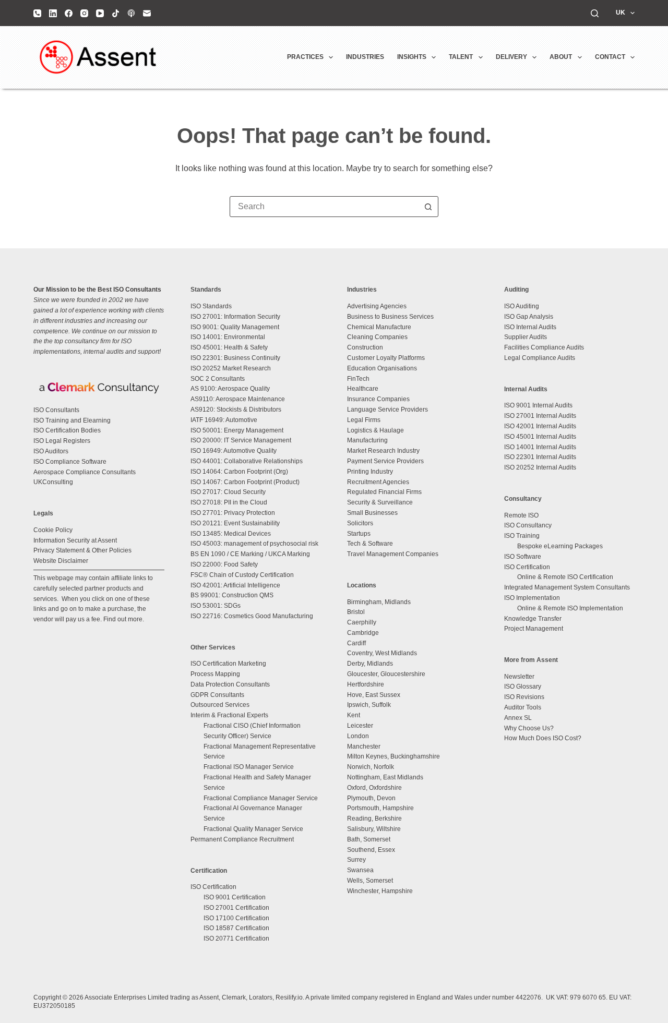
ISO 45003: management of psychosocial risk (254, 543)
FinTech (358, 378)
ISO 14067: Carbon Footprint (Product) (245, 482)
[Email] (147, 13)
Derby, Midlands (370, 663)
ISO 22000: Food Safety (224, 564)
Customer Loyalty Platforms (386, 358)
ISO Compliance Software (69, 461)
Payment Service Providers (385, 461)
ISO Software (522, 556)
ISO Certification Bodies (67, 430)
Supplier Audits (525, 337)
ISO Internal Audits (530, 327)
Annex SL (518, 717)
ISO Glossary (522, 686)
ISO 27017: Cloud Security (228, 492)
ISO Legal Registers (61, 440)
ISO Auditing (521, 306)
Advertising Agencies (377, 306)
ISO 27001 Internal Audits (540, 415)
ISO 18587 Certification (236, 928)
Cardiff (356, 643)
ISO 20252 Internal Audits (540, 467)
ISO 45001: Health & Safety (229, 347)
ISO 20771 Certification (236, 938)
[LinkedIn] (53, 13)
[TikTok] (116, 13)
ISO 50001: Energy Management (236, 430)
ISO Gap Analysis (528, 316)
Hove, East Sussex (373, 695)
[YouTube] (100, 13)
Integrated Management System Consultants (567, 587)
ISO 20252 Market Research (230, 368)
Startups (359, 533)
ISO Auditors (50, 451)
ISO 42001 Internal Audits (540, 426)
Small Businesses (372, 512)
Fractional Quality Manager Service (253, 829)
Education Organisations (382, 368)
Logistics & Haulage (375, 430)
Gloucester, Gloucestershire (386, 674)
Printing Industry (370, 471)
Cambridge (363, 632)
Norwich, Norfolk (370, 767)
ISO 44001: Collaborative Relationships (246, 461)
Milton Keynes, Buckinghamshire (393, 756)
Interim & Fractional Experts (229, 715)
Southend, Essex (371, 849)
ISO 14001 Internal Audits (540, 447)
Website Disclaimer (60, 560)
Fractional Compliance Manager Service (261, 798)
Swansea (360, 870)
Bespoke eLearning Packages (560, 546)
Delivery (511, 57)
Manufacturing (367, 440)
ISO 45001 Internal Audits (540, 436)
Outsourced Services (219, 704)
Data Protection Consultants (230, 684)
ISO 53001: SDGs (215, 605)
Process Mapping (215, 674)
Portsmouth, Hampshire (380, 808)
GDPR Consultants (217, 695)
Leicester (360, 725)
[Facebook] (69, 13)
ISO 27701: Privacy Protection (232, 512)
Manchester (363, 746)
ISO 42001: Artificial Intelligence (235, 585)
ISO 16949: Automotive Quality (233, 450)
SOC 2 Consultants (217, 378)
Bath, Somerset (368, 839)
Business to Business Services (390, 316)
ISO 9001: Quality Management (234, 327)
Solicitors (360, 523)
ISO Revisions (524, 697)
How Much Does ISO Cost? (542, 738)
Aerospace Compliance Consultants (84, 472)
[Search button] (428, 206)
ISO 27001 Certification (236, 907)
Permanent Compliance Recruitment (242, 839)
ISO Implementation (532, 597)
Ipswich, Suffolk (369, 704)
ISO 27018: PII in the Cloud (228, 502)
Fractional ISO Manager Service (249, 767)
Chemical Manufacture (379, 327)
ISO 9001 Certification (235, 897)
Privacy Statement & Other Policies (82, 550)
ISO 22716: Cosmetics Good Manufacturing (251, 616)
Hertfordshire (365, 684)
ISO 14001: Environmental (227, 337)
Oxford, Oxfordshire (374, 787)
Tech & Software (370, 543)
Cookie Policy (53, 530)
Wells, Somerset (370, 880)
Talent (461, 57)
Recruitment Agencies (378, 482)
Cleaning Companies (377, 337)
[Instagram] (84, 13)
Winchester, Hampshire (380, 891)
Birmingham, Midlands (379, 602)
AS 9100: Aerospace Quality (230, 388)
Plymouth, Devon (371, 798)
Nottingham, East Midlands (385, 777)
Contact (610, 57)
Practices (305, 57)
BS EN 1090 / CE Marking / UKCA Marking (250, 554)
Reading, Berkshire (374, 818)
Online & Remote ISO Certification (565, 577)
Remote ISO (521, 515)
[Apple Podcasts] (131, 13)
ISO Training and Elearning (72, 420)
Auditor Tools (522, 707)
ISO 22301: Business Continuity (235, 358)
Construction (365, 347)
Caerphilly (361, 622)
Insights (411, 57)
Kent (353, 715)
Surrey (356, 859)
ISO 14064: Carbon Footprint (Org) (239, 471)
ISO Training (522, 535)
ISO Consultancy (528, 525)
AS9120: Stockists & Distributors (235, 409)
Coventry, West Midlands (382, 653)
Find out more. (123, 619)
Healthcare (362, 388)
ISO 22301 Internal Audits (540, 457)
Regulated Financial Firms (384, 492)
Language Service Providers (387, 409)
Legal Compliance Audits (539, 358)
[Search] (595, 13)
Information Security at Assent (75, 540)
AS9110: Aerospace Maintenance (237, 399)
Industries (365, 57)
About (561, 57)
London (358, 736)
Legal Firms (363, 420)
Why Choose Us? (529, 728)
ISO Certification (213, 886)
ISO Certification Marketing (228, 663)
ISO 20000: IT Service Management (240, 440)
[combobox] (324, 206)
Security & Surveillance (380, 502)
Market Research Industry (383, 450)
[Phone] (37, 13)
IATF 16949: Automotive (223, 420)
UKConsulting (53, 482)
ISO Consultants (56, 410)
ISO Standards (211, 306)
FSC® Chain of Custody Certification (242, 575)
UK (620, 12)
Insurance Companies (378, 399)
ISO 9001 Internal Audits (538, 405)
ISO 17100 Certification (236, 918)
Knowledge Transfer (533, 618)
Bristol (356, 612)
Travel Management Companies (392, 554)
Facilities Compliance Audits (544, 347)
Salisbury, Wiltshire (374, 829)
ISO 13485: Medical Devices (230, 533)
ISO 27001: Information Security (235, 316)
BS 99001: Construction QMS (231, 595)
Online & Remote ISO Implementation (570, 608)
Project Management (533, 628)
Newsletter (519, 676)
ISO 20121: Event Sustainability (235, 523)
